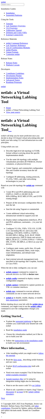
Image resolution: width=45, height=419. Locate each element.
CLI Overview (12, 28)
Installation (10, 13)
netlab (3, 2)
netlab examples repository (16, 375)
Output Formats (12, 52)
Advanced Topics (13, 80)
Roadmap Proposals (14, 82)
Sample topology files (14, 379)
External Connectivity (14, 35)
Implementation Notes (14, 78)
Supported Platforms (14, 15)
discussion (10, 392)
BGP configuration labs (22, 366)
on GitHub (36, 385)
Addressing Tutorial (14, 30)
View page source (13, 112)
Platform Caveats (13, 65)
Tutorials (9, 24)
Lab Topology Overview (16, 26)
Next (3, 398)
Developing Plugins (14, 76)
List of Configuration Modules (18, 48)
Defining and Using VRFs (16, 33)
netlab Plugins (11, 50)
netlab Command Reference (17, 43)
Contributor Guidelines (15, 73)
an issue (20, 392)
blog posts (18, 360)
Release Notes (11, 63)
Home (8, 108)
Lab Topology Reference (16, 45)
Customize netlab (13, 54)
